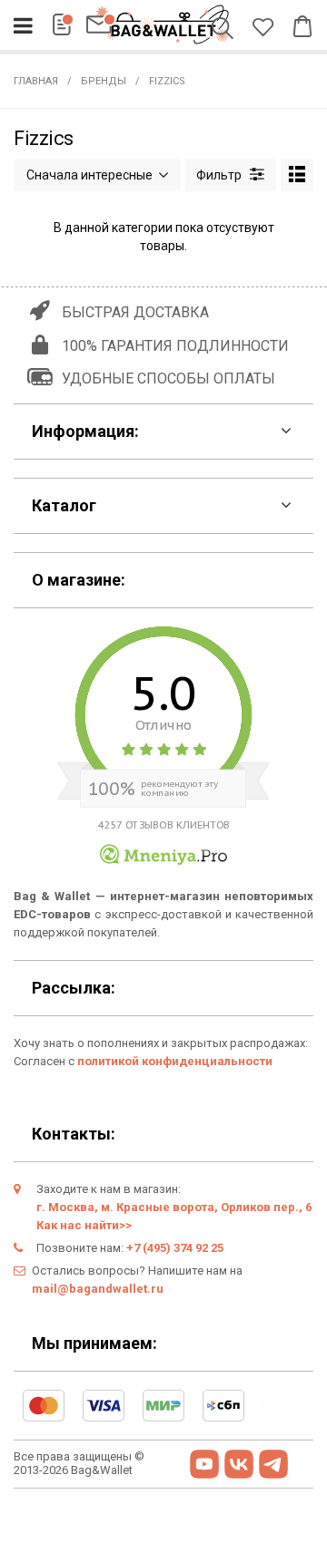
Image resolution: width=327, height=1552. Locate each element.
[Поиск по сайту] (226, 30)
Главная (36, 81)
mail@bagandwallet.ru (98, 1288)
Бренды (103, 81)
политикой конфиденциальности (174, 1061)
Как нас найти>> (84, 1225)
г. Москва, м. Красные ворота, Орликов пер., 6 (174, 1207)
